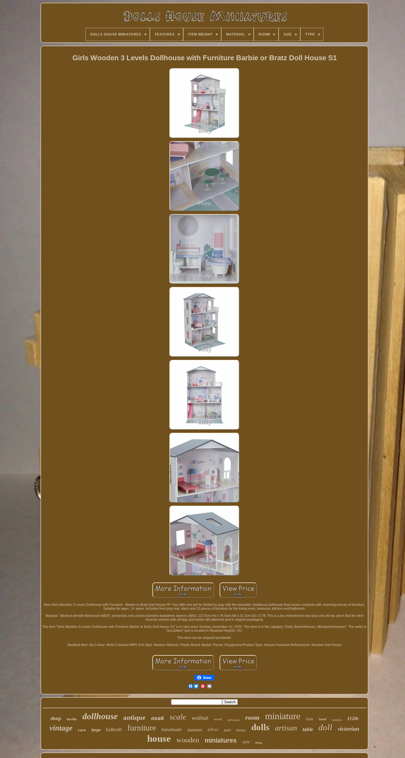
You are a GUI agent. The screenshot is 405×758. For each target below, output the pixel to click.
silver (212, 729)
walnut (200, 717)
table (308, 729)
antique (134, 717)
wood (218, 719)
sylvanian (234, 719)
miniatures (221, 740)
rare (82, 730)
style (246, 742)
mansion (194, 729)
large (96, 729)
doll (325, 727)
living (258, 742)
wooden (187, 740)
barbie (72, 719)
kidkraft (114, 729)
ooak (157, 718)
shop (55, 718)
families (337, 719)
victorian (348, 729)
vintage (61, 728)
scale (178, 716)
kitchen (241, 730)
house (159, 738)
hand (322, 719)
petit (227, 730)
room (252, 717)
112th (352, 718)
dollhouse (100, 716)
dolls (260, 727)
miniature (282, 716)
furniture (141, 727)
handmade (171, 729)
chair (310, 719)
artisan (286, 728)
